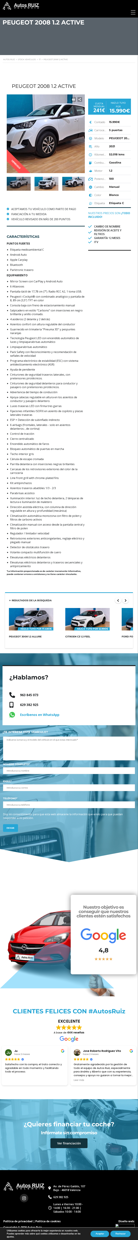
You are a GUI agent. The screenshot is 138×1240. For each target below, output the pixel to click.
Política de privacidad (17, 1221)
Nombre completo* (16, 764)
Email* (7, 781)
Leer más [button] (79, 1080)
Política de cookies (48, 1221)
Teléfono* (10, 798)
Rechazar (120, 1233)
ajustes (10, 1236)
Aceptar (100, 1233)
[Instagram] (24, 1198)
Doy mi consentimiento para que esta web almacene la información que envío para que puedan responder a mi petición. (63, 816)
